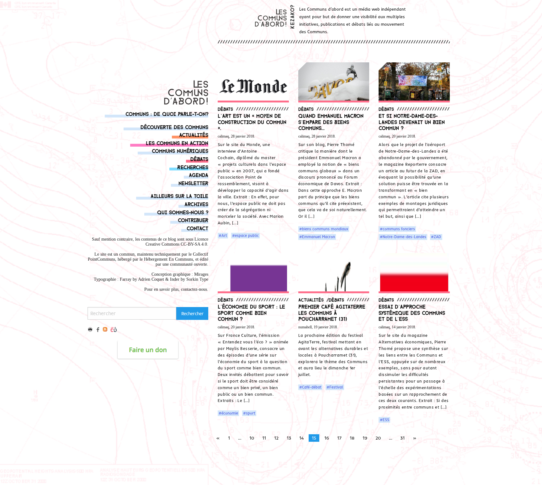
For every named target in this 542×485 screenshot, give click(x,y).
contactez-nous (194, 289)
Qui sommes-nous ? (182, 212)
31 (402, 438)
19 (365, 438)
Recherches (192, 166)
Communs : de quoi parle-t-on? (166, 113)
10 (251, 438)
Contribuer (193, 219)
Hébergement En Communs (168, 259)
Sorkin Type (197, 279)
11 (264, 438)
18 (352, 438)
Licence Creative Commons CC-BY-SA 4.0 (177, 242)
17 (339, 438)
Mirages (201, 274)
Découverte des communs (174, 126)
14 (301, 438)
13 (289, 438)
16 (326, 438)
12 (276, 438)
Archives (196, 203)
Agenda (198, 174)
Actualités (193, 134)
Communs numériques (180, 150)
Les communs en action (177, 142)
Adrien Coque (150, 279)
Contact (197, 228)
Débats (199, 158)
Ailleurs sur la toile (179, 195)
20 (378, 438)
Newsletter (193, 182)
